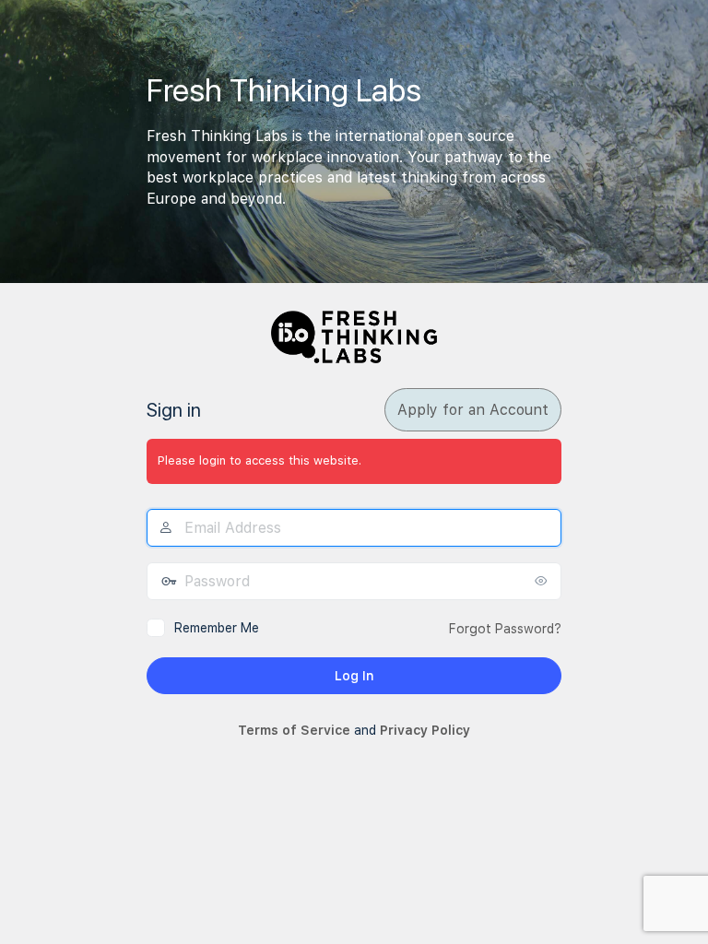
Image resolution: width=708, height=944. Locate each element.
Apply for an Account (473, 410)
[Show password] (543, 580)
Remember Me (216, 627)
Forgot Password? (505, 628)
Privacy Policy (425, 730)
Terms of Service (294, 730)
